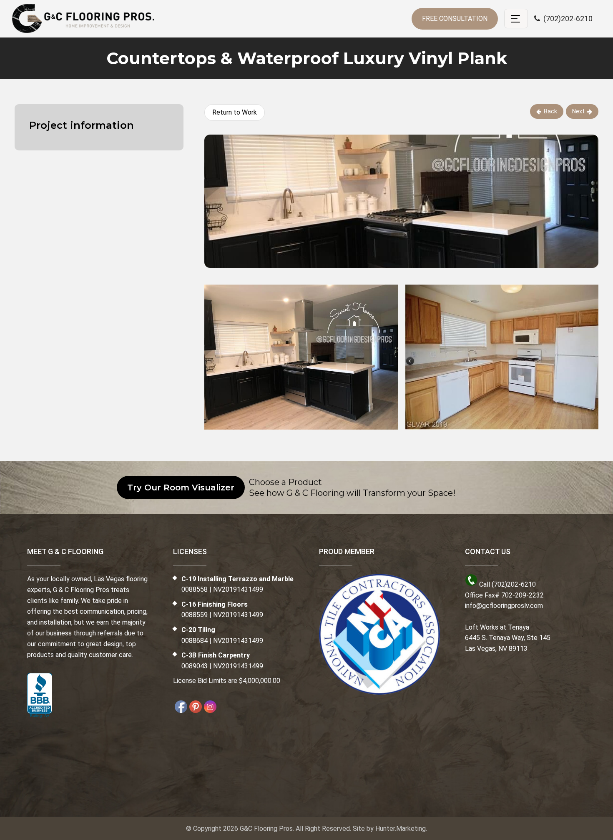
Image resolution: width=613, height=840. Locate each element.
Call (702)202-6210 (507, 584)
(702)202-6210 (566, 18)
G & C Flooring (83, 18)
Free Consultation (454, 18)
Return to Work (234, 112)
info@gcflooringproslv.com (504, 606)
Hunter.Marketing (400, 828)
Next (578, 111)
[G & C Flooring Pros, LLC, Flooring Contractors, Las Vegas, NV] (39, 696)
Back (550, 111)
